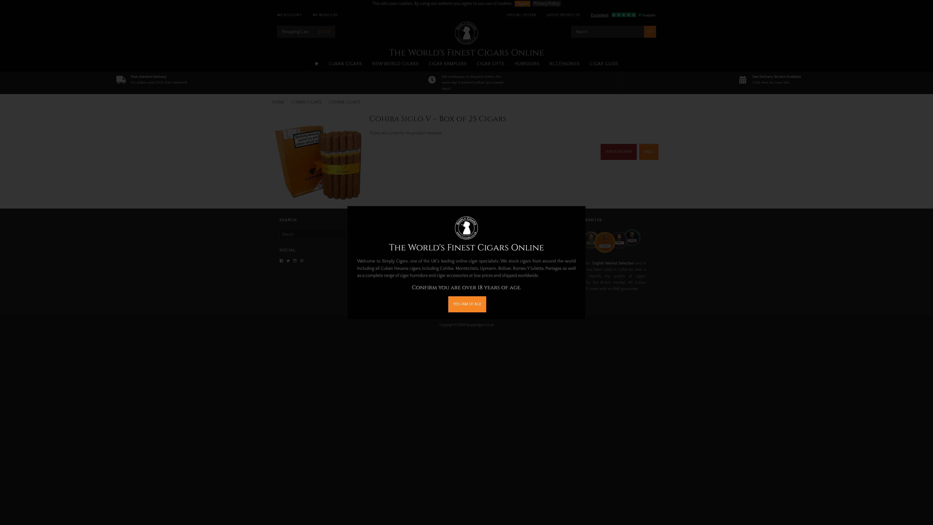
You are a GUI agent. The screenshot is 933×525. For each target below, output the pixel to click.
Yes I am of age (467, 304)
